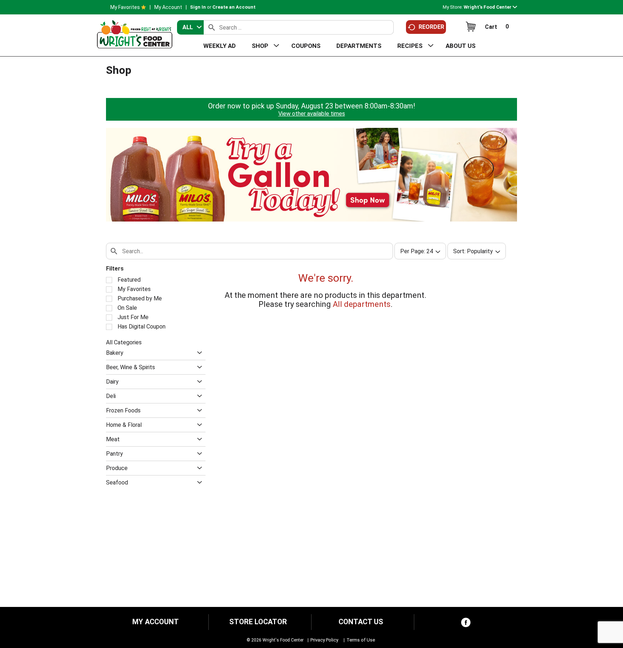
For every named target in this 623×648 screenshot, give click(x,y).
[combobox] (190, 27)
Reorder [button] (431, 26)
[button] (490, 7)
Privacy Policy (324, 640)
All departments (361, 304)
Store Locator (258, 622)
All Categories (124, 342)
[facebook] (465, 624)
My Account (168, 7)
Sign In (198, 7)
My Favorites (125, 7)
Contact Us (361, 622)
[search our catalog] (212, 27)
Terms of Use (360, 640)
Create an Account (234, 7)
